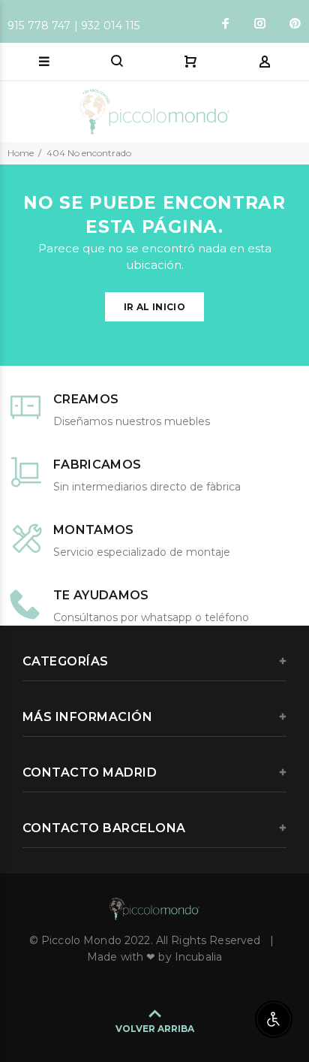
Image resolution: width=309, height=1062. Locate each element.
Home (21, 152)
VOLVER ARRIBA (155, 1028)
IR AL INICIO (154, 306)
